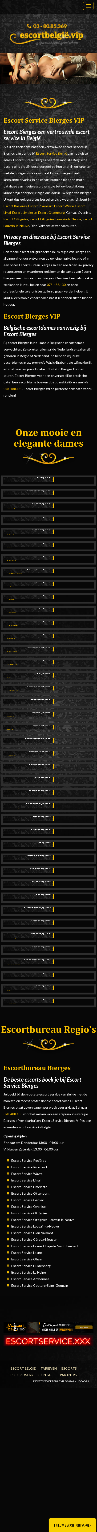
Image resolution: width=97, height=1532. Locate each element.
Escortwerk (22, 1375)
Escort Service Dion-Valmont (32, 1233)
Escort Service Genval (27, 1200)
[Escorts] (48, 1327)
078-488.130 (56, 285)
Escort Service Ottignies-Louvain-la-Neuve (42, 1220)
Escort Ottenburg (51, 212)
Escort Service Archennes (30, 1279)
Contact (46, 1375)
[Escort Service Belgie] (48, 36)
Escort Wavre (64, 206)
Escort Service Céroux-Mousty (34, 1239)
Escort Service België (51, 153)
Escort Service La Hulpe (28, 1272)
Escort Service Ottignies (29, 1213)
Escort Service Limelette (29, 1187)
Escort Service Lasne (26, 1253)
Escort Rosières (15, 206)
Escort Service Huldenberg (31, 1266)
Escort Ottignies (16, 219)
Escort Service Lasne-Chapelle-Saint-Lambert (44, 1246)
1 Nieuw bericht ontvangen (72, 1525)
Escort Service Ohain (26, 1259)
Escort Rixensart (40, 206)
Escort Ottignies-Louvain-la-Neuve (55, 219)
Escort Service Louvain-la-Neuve (35, 1226)
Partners (68, 1375)
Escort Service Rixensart (29, 1167)
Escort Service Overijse (28, 1206)
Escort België (23, 1368)
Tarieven (48, 1368)
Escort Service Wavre (27, 1174)
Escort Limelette (24, 212)
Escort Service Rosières (28, 1160)
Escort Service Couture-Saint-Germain (39, 1285)
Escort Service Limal (25, 1180)
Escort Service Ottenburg (30, 1193)
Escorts (69, 1368)
